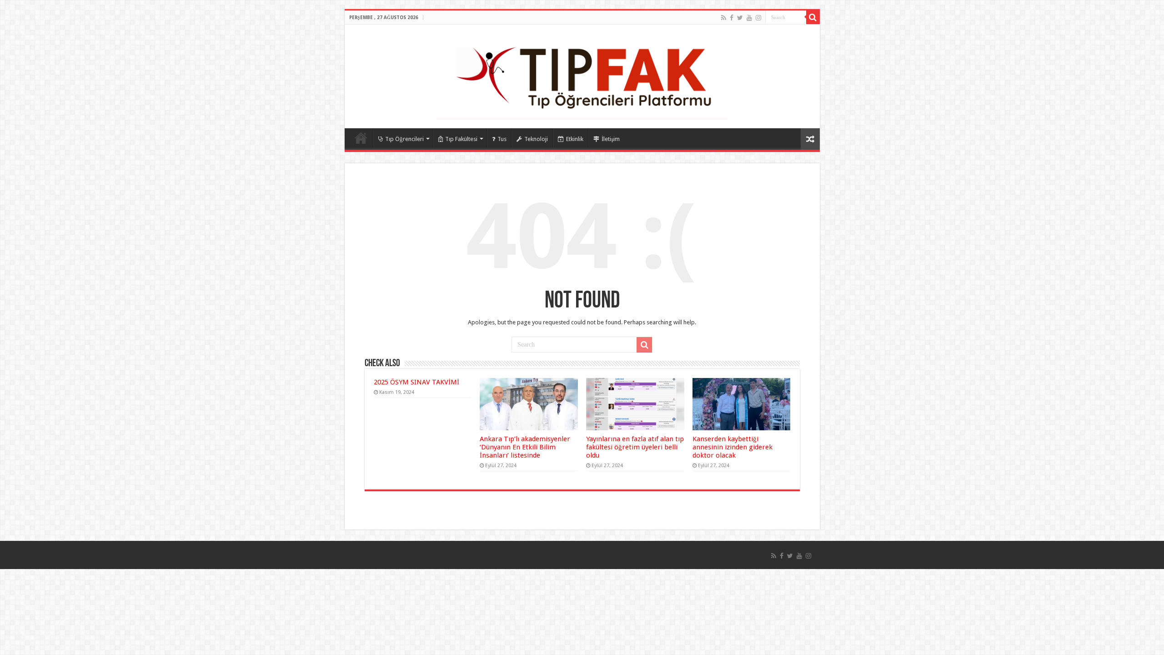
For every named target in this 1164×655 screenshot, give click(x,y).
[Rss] (723, 17)
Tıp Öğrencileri (404, 139)
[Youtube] (749, 17)
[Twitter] (740, 17)
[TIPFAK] (582, 75)
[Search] (813, 17)
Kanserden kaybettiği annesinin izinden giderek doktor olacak (732, 447)
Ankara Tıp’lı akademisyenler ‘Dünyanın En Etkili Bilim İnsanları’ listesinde (525, 447)
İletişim (611, 139)
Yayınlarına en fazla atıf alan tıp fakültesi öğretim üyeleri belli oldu (635, 447)
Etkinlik (574, 139)
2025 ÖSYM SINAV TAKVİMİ (416, 382)
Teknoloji (536, 139)
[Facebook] (731, 17)
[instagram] (758, 17)
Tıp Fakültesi (461, 139)
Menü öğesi (361, 137)
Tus (502, 139)
